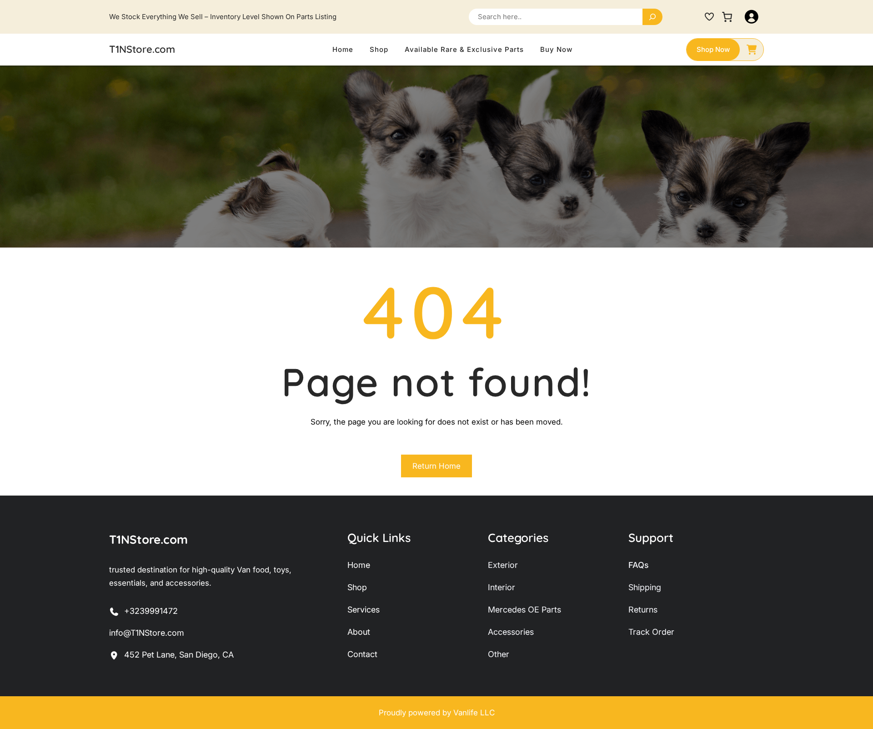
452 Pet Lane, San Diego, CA (179, 654)
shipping (644, 587)
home (358, 565)
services (363, 609)
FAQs (638, 565)
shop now (713, 49)
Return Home (436, 466)
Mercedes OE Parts (524, 609)
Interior (501, 587)
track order (651, 632)
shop (357, 587)
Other (498, 654)
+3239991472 (151, 611)
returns (642, 609)
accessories (511, 632)
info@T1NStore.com (146, 633)
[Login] (751, 17)
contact (362, 654)
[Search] (652, 17)
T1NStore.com (142, 49)
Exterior (503, 565)
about (358, 632)
